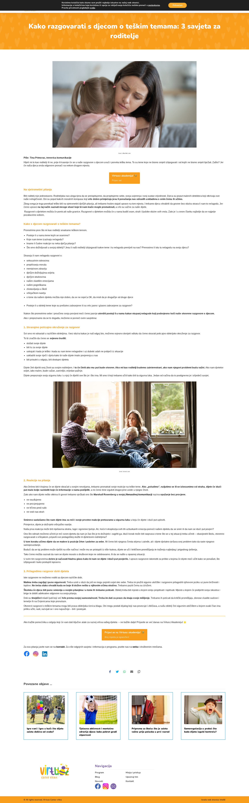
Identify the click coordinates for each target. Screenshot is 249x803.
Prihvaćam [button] (177, 5)
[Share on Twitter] (117, 672)
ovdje (92, 7)
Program (99, 772)
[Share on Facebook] (110, 672)
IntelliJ (222, 800)
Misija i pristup (133, 772)
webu (135, 647)
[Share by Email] (132, 672)
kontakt (60, 647)
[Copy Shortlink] (139, 672)
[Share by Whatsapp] (124, 672)
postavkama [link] (154, 5)
